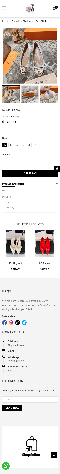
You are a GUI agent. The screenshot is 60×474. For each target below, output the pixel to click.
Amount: (7, 154)
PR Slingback (15, 263)
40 (35, 145)
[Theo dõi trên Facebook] (4, 322)
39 (29, 145)
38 (23, 145)
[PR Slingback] (15, 244)
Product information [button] (13, 183)
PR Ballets (44, 263)
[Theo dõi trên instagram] (11, 322)
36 (11, 145)
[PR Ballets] (45, 244)
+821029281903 (16, 361)
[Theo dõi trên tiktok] (17, 322)
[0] (54, 9)
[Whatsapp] (6, 465)
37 (17, 145)
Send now (12, 408)
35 (5, 145)
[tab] (30, 184)
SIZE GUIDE (8, 315)
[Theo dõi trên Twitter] (24, 322)
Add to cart (30, 173)
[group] (30, 56)
